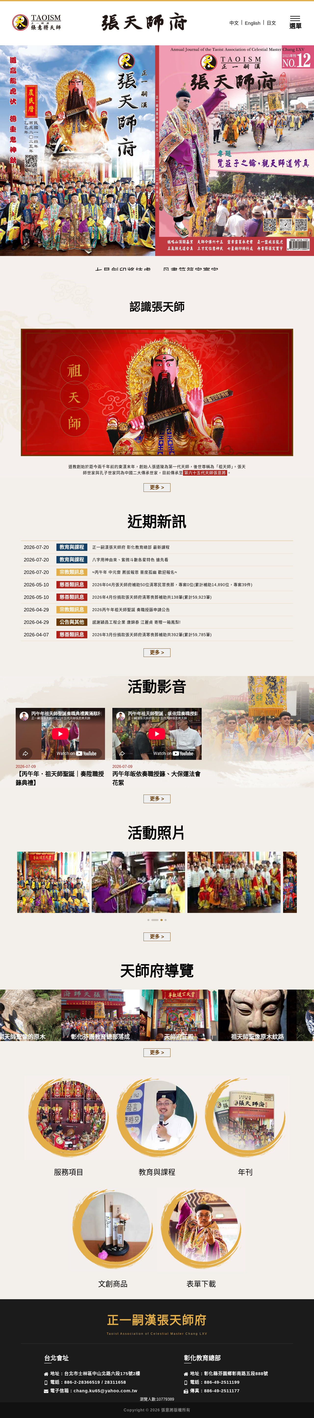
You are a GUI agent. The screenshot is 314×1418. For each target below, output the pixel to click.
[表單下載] (201, 1230)
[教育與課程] (157, 1119)
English (253, 23)
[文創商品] (113, 1230)
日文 (271, 23)
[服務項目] (69, 1119)
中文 (234, 23)
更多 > (157, 487)
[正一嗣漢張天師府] (36, 23)
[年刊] (245, 1119)
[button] (308, 150)
